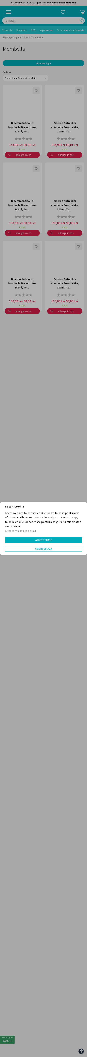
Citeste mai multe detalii (20, 531)
